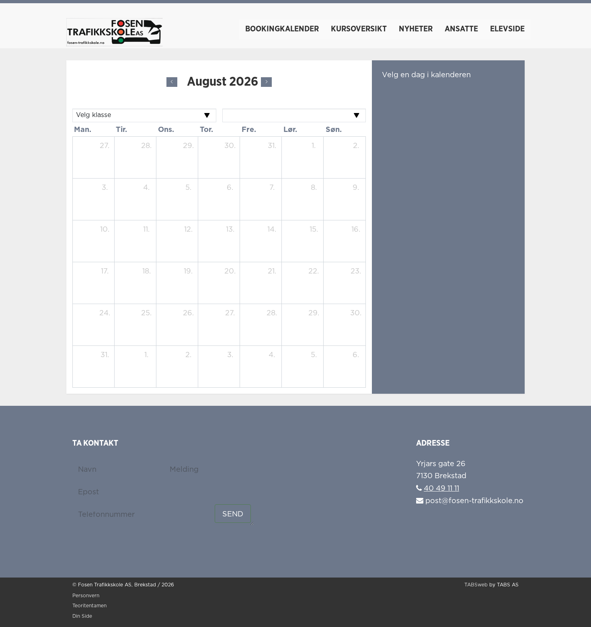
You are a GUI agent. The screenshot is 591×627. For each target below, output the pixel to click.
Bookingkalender (282, 29)
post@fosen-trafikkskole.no (473, 501)
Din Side (82, 616)
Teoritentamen (89, 606)
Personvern (85, 596)
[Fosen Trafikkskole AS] (114, 28)
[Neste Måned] (266, 82)
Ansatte (461, 29)
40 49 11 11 (441, 488)
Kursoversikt (359, 29)
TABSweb (476, 585)
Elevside (507, 29)
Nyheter (416, 29)
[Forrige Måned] (171, 82)
